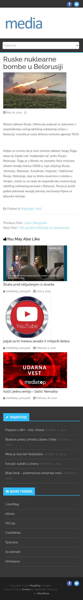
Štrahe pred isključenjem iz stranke (28, 284)
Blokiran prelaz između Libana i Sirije (30, 439)
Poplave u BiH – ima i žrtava (24, 430)
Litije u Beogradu (35, 223)
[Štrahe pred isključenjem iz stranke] (35, 263)
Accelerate (12, 552)
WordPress (43, 593)
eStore (9, 513)
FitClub (10, 523)
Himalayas (12, 561)
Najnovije (27, 208)
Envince (26, 589)
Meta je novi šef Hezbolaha (24, 454)
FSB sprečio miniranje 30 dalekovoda (44, 228)
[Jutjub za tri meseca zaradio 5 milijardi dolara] (27, 316)
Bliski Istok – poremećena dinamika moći (33, 473)
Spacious (11, 542)
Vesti (38, 208)
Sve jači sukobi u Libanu (22, 463)
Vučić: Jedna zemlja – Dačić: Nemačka (30, 391)
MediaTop (35, 585)
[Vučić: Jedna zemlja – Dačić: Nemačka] (35, 370)
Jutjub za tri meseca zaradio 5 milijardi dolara (36, 341)
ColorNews (13, 532)
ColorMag (12, 504)
